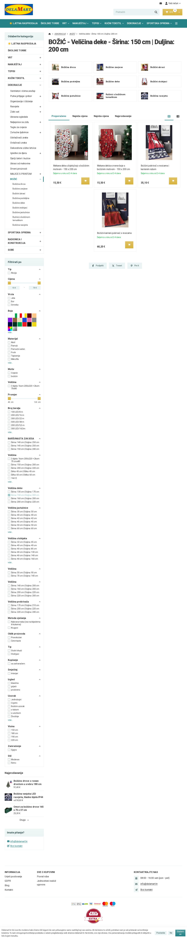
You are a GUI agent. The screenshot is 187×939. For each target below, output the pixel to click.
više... (10, 332)
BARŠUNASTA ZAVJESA (21, 438)
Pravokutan (16, 637)
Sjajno (14, 750)
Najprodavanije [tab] (123, 116)
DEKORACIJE (134, 23)
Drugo (23, 820)
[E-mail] (160, 3)
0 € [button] (172, 12)
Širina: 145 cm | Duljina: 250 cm (25, 446)
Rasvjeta (14, 106)
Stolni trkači (16, 650)
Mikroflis (15, 359)
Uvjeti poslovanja (13, 876)
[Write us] (136, 889)
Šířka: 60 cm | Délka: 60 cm (23, 475)
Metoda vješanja (17, 618)
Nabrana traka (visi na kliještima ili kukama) (25, 623)
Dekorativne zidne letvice (23, 148)
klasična (15, 683)
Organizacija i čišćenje (21, 101)
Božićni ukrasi (19, 193)
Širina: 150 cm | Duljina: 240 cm (25, 449)
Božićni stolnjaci (20, 208)
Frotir (13, 352)
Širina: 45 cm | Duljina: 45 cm (24, 522)
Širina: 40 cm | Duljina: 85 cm (24, 549)
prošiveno (15, 690)
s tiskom (15, 709)
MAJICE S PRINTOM (21, 173)
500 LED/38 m (17, 422)
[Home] (19, 9)
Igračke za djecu (18, 153)
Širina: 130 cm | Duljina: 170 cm (25, 492)
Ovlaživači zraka (18, 142)
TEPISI (95, 23)
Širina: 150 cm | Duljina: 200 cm (25, 465)
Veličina (12, 382)
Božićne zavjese (20, 189)
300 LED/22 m (17, 418)
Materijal (13, 338)
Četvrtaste (16, 641)
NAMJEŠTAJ (79, 23)
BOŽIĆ (13, 179)
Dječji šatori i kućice (20, 158)
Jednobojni (16, 699)
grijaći (14, 686)
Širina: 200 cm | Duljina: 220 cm (25, 468)
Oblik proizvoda (16, 633)
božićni (14, 376)
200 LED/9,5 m (18, 425)
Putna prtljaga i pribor (21, 96)
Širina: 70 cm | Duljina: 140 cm (24, 576)
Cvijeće (14, 373)
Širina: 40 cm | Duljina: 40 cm (24, 515)
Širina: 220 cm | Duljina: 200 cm (25, 595)
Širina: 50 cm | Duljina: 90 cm (24, 572)
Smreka (14, 305)
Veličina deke (15, 488)
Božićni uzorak (18, 706)
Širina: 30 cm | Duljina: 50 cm (24, 511)
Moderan (15, 759)
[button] (179, 12)
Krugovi (14, 628)
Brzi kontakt (16, 846)
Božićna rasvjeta (20, 225)
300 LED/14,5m (18, 428)
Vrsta (11, 294)
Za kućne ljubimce (19, 132)
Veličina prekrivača (18, 601)
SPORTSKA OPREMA (158, 23)
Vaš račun (173, 3)
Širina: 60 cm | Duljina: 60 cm (24, 528)
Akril (13, 342)
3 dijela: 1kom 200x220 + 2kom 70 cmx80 (25, 460)
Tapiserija (15, 356)
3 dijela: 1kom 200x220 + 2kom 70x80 (25, 387)
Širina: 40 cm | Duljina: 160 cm (24, 559)
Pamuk (14, 346)
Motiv (11, 369)
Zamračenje (14, 746)
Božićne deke (19, 203)
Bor (12, 301)
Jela (13, 298)
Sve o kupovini (46, 872)
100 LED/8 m (17, 412)
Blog (7, 885)
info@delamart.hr (18, 841)
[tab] (169, 116)
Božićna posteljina (21, 198)
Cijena (11, 279)
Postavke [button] (160, 933)
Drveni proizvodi (18, 168)
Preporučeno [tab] (59, 116)
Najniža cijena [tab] (80, 116)
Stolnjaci (15, 654)
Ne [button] (171, 933)
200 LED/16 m (17, 415)
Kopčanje (13, 660)
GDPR (8, 881)
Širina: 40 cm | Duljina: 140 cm (24, 555)
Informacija (12, 872)
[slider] (9, 283)
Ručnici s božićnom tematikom (21, 218)
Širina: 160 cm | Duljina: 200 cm (25, 498)
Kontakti (9, 889)
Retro (13, 763)
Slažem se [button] (180, 932)
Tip (9, 269)
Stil (9, 756)
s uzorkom (16, 713)
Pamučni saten (18, 349)
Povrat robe (43, 876)
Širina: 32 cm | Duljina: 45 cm (24, 542)
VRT (64, 23)
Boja (10, 310)
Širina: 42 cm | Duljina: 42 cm (24, 518)
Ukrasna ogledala (19, 116)
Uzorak (12, 695)
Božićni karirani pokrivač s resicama (114, 233)
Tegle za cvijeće (18, 127)
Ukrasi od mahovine (20, 163)
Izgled (11, 679)
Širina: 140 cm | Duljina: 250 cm (25, 442)
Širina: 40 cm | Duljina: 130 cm (24, 552)
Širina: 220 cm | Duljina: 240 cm (25, 612)
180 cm (14, 733)
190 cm (14, 737)
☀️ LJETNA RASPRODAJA (23, 23)
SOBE (11, 249)
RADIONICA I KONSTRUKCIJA (16, 241)
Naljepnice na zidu (19, 122)
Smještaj (12, 669)
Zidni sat (14, 111)
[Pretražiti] (156, 12)
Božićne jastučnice (21, 212)
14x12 (14, 478)
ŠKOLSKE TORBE (50, 23)
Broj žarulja (14, 408)
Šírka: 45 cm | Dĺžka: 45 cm (23, 471)
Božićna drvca (19, 184)
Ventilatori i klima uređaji (22, 91)
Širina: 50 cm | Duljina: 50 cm (24, 525)
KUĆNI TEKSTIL (113, 23)
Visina (11, 726)
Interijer (14, 673)
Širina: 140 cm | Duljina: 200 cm (25, 585)
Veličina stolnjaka (17, 538)
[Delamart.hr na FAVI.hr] (93, 915)
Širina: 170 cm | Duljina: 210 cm (25, 605)
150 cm (14, 730)
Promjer (12, 394)
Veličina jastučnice (18, 507)
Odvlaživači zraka (19, 137)
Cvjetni (14, 703)
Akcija (14, 273)
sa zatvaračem (18, 663)
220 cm (14, 740)
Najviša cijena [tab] (101, 116)
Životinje (15, 716)
